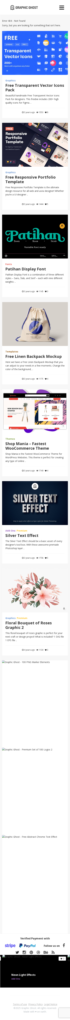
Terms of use (20, 1004)
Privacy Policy (35, 1004)
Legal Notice (50, 1004)
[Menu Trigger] (62, 7)
